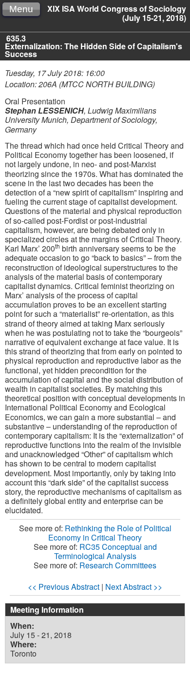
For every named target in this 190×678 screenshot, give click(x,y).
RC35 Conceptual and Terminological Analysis (105, 551)
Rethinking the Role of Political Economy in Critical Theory (109, 533)
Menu (21, 9)
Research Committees (117, 565)
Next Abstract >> (133, 586)
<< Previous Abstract (63, 586)
